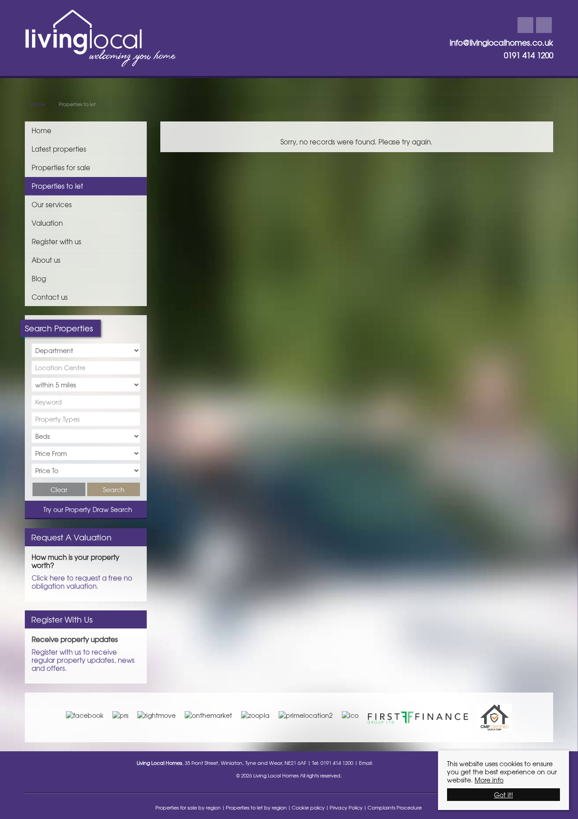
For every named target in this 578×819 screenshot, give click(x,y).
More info (489, 779)
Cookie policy (308, 807)
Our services (52, 204)
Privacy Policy (346, 807)
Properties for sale (61, 167)
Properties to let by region (256, 807)
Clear (59, 489)
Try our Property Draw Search (86, 509)
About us (46, 260)
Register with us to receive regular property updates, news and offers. (83, 660)
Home (41, 130)
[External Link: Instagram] (544, 25)
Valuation (47, 223)
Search (114, 489)
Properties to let (57, 186)
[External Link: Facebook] (525, 25)
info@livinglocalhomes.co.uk (501, 42)
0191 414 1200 (528, 55)
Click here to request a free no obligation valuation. (82, 581)
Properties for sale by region (188, 807)
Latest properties (59, 149)
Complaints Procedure (395, 807)
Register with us (56, 241)
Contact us (50, 297)
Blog (39, 278)
